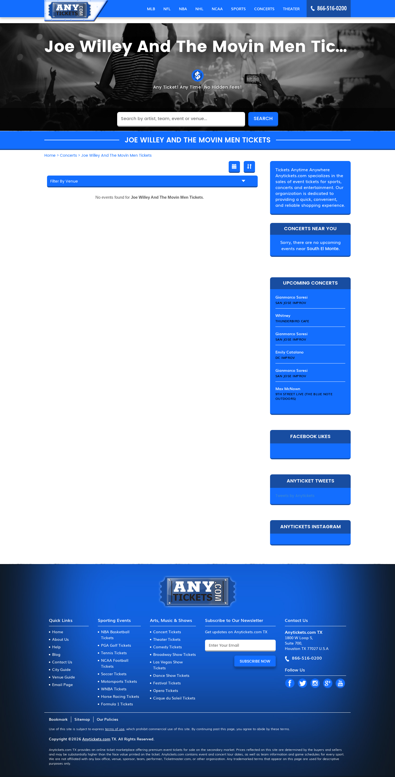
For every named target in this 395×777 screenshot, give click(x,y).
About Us (60, 639)
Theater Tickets (167, 639)
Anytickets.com (96, 738)
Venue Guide (63, 677)
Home (57, 631)
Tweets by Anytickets (294, 496)
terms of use (114, 728)
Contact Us (62, 661)
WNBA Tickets (114, 688)
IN (315, 683)
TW (302, 683)
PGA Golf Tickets (116, 645)
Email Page (62, 684)
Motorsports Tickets (119, 681)
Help (56, 646)
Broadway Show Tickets (174, 654)
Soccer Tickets (114, 673)
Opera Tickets (165, 690)
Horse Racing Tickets (120, 696)
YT (340, 683)
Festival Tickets (167, 682)
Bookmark (58, 719)
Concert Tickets (167, 631)
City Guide (61, 669)
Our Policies (107, 719)
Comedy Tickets (167, 646)
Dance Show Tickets (171, 675)
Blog (56, 654)
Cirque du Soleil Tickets (174, 698)
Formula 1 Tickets (117, 703)
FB (290, 683)
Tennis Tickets (114, 652)
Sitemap (82, 719)
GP (327, 683)
